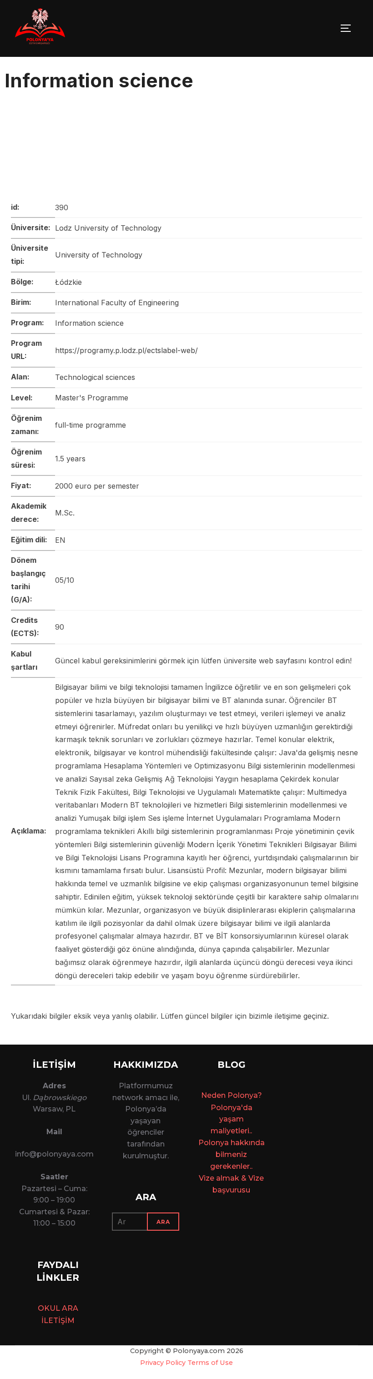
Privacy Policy (163, 1363)
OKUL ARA (58, 1308)
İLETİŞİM (58, 1320)
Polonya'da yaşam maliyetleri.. (231, 1119)
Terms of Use (210, 1363)
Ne (206, 1095)
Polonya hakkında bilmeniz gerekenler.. (231, 1154)
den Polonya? (237, 1095)
